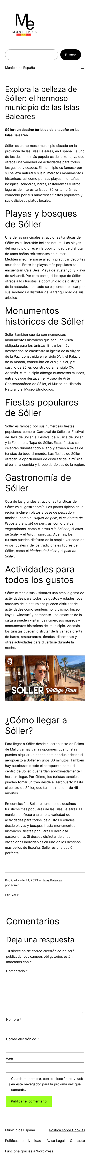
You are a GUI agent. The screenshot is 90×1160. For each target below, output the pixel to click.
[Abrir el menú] (82, 67)
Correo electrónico (22, 1039)
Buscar (70, 55)
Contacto (77, 1141)
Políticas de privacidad (23, 1141)
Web (9, 1059)
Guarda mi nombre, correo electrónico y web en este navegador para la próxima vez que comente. (47, 1084)
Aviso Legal (55, 1141)
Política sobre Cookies (67, 1130)
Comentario (17, 971)
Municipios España (20, 68)
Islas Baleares (52, 880)
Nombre (14, 1019)
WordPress (44, 1151)
